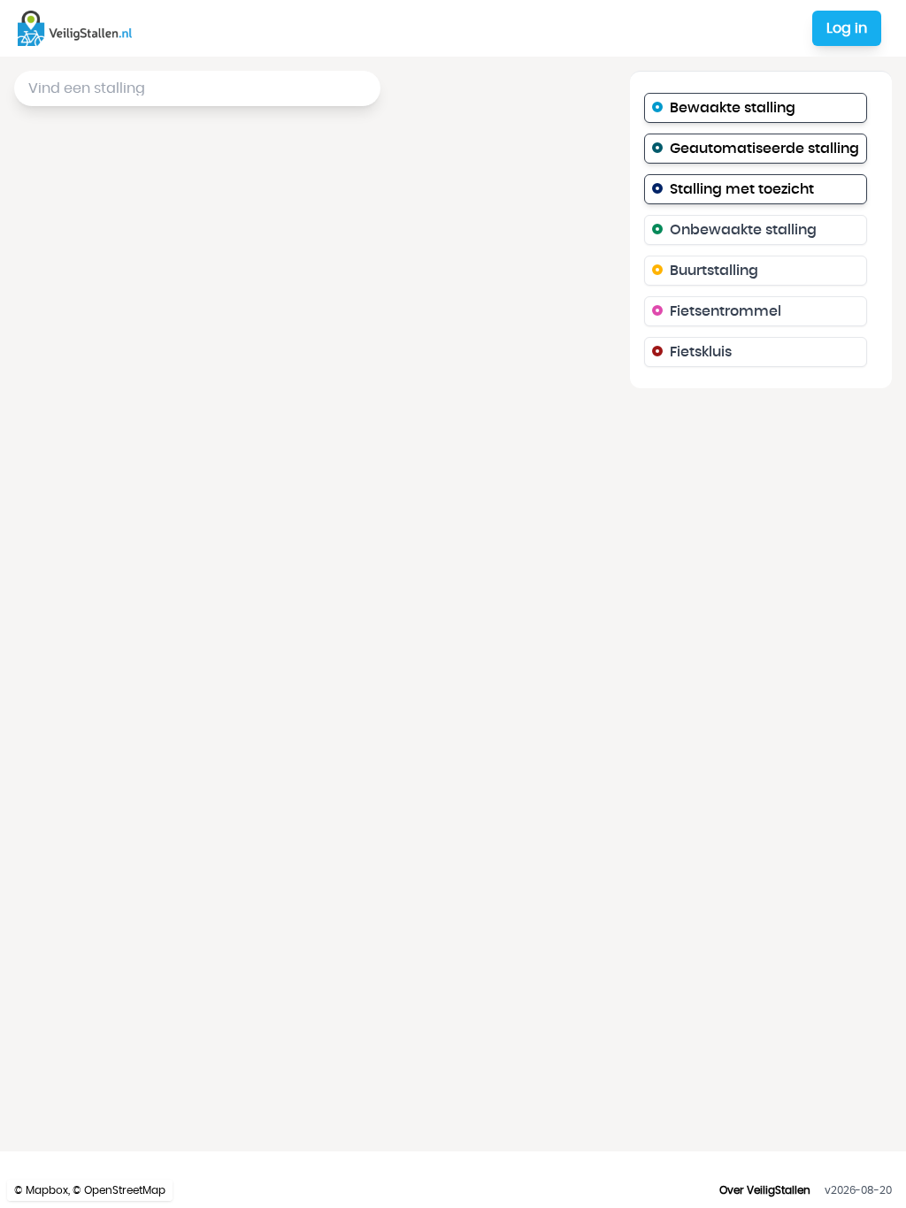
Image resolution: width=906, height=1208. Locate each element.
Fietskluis (701, 352)
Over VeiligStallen (764, 1190)
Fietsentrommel (725, 311)
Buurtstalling (714, 271)
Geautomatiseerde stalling (764, 148)
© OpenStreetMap (119, 1190)
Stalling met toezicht (742, 189)
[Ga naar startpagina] (78, 28)
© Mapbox (41, 1190)
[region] (453, 604)
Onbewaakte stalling (743, 230)
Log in (846, 28)
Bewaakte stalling (732, 108)
